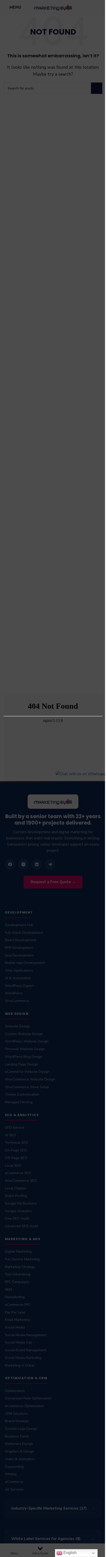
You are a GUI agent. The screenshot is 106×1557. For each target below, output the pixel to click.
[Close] (100, 687)
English (66, 1553)
